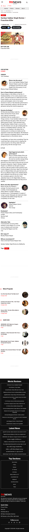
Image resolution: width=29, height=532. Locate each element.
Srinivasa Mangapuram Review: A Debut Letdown (14, 414)
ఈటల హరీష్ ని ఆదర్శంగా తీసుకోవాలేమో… (14, 446)
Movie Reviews (8, 10)
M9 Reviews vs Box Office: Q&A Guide (10, 516)
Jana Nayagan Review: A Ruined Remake (14, 421)
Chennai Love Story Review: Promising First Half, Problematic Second (14, 418)
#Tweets (9, 5)
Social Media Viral (14, 477)
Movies (6, 8)
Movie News (14, 462)
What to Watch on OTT (14, 474)
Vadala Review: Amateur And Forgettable (14, 423)
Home (2, 10)
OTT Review (14, 469)
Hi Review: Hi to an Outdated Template (14, 384)
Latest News (14, 428)
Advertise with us (5, 511)
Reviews (18, 8)
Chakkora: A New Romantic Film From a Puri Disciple (14, 441)
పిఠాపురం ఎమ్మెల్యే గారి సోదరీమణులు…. (14, 439)
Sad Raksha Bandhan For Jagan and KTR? (14, 451)
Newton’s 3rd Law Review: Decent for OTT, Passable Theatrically (14, 411)
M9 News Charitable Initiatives (8, 514)
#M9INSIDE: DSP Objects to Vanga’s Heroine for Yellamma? (14, 436)
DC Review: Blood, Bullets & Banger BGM (14, 406)
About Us (3, 509)
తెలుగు (23, 8)
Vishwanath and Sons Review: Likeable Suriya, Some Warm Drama (14, 398)
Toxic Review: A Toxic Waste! (14, 387)
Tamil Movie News (14, 481)
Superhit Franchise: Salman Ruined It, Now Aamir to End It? (14, 431)
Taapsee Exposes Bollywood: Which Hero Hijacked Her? (14, 434)
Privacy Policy (4, 507)
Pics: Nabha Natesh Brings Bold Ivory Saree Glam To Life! (14, 444)
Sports (14, 484)
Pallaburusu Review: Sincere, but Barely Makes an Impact (14, 392)
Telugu (14, 486)
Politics (11, 8)
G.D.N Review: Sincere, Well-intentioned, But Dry (14, 401)
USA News (14, 472)
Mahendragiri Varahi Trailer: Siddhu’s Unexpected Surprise (14, 454)
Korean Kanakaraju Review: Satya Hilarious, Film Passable (14, 408)
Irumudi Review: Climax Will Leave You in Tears (14, 389)
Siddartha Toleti (5, 24)
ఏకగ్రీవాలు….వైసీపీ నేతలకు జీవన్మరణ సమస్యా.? (14, 449)
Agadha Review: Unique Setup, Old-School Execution (14, 394)
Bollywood (14, 479)
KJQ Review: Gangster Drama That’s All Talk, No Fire (14, 403)
